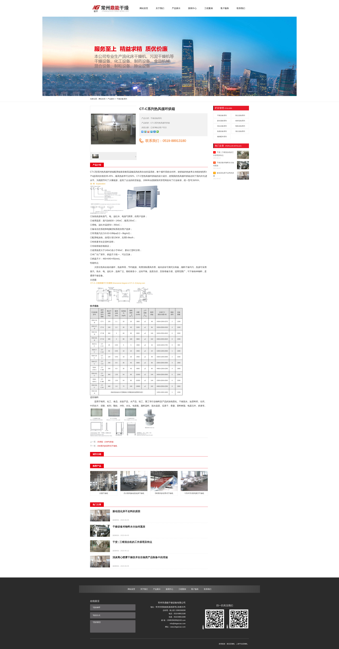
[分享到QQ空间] (145, 132)
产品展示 (111, 99)
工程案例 (182, 589)
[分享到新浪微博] (148, 132)
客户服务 (195, 589)
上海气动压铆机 (241, 644)
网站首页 (102, 99)
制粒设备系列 (240, 126)
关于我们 (144, 589)
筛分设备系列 (240, 131)
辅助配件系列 (222, 137)
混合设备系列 (222, 126)
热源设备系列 (222, 131)
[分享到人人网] (154, 132)
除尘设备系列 (240, 115)
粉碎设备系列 (240, 121)
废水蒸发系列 (222, 121)
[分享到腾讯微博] (151, 132)
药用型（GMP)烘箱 (105, 442)
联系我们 (207, 589)
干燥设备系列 (122, 99)
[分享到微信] (158, 132)
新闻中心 (169, 589)
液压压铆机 (231, 644)
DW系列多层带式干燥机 (107, 446)
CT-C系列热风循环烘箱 (160, 123)
